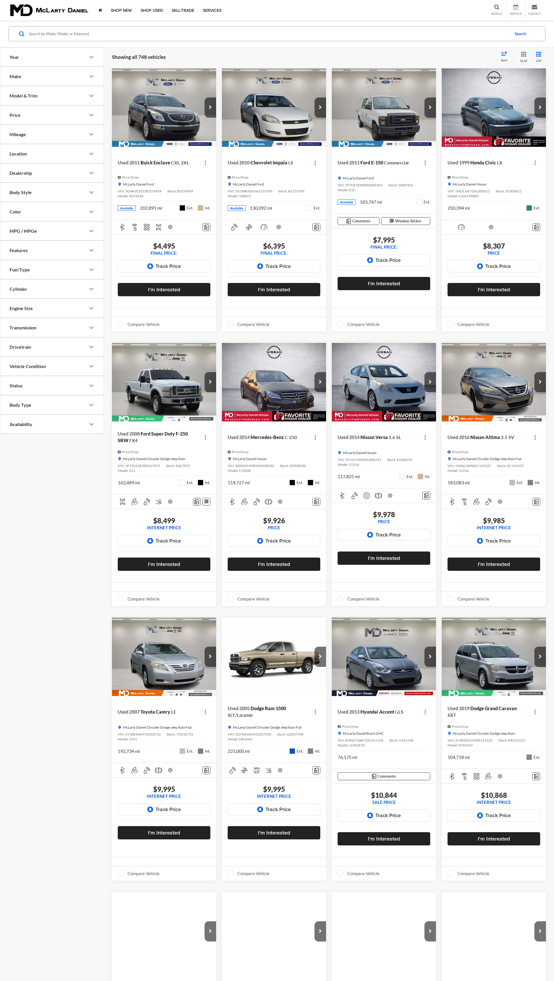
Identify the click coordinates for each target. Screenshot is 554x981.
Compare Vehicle (144, 324)
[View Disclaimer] (170, 227)
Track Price (168, 266)
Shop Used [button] (152, 10)
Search (520, 33)
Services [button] (212, 10)
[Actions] (205, 162)
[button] (210, 107)
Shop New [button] (121, 10)
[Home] (100, 10)
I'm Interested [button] (164, 289)
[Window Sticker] (206, 502)
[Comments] (206, 227)
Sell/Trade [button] (183, 10)
